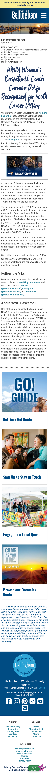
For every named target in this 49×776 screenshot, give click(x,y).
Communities (36, 731)
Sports (24, 756)
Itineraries (13, 729)
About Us (24, 758)
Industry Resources (24, 749)
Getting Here (13, 731)
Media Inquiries (24, 753)
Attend (36, 734)
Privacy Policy (24, 761)
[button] (38, 767)
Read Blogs (13, 736)
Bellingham (14, 139)
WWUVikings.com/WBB (28, 282)
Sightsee (13, 734)
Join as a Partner (24, 751)
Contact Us (36, 736)
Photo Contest (36, 729)
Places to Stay (13, 727)
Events (36, 727)
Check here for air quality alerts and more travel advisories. (24, 4)
